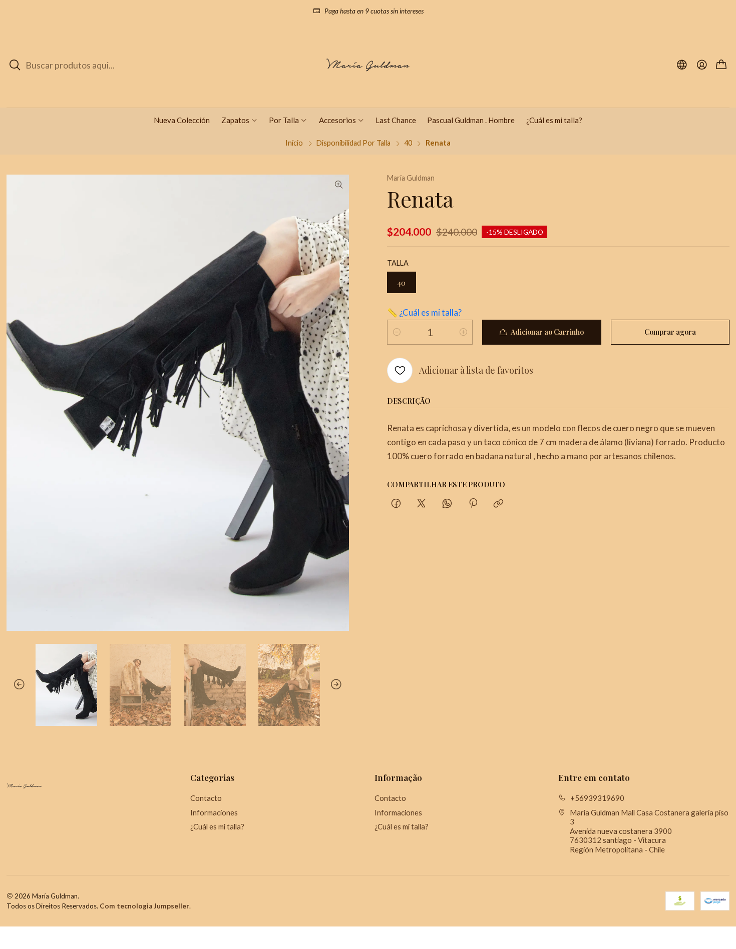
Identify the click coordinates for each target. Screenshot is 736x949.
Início (294, 143)
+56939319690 (597, 797)
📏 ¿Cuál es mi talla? (424, 312)
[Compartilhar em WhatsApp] (447, 503)
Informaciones (214, 812)
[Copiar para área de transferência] (499, 503)
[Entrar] (701, 65)
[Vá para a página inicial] (368, 65)
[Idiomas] (682, 65)
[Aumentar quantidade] (463, 332)
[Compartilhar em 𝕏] (422, 503)
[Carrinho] (721, 65)
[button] (239, 120)
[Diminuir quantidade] (397, 332)
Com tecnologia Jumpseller (144, 906)
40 (408, 143)
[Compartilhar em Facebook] (396, 503)
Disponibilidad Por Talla (353, 143)
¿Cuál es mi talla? (217, 826)
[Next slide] (341, 685)
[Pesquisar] (15, 65)
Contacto (206, 797)
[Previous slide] (14, 685)
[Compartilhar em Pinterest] (473, 503)
